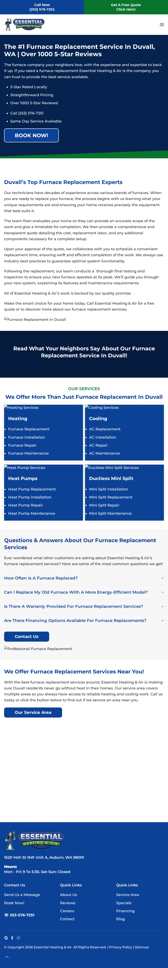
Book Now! (31, 135)
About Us (68, 895)
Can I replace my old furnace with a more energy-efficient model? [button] (76, 592)
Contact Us (27, 636)
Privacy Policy (120, 947)
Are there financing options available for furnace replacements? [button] (75, 620)
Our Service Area (33, 712)
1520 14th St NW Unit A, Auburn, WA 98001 (44, 857)
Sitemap (142, 947)
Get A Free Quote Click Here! (126, 7)
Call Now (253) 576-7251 (42, 7)
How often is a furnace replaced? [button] (41, 578)
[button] (162, 24)
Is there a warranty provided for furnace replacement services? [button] (73, 606)
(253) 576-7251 (31, 113)
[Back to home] (24, 24)
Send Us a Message (22, 895)
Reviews (67, 903)
